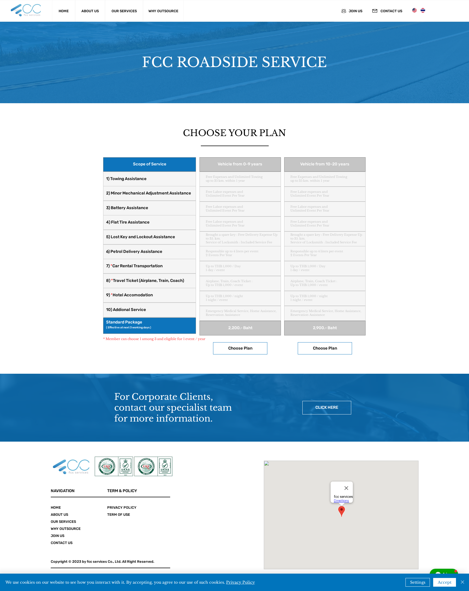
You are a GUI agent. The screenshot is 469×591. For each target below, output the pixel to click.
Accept (444, 582)
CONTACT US (61, 543)
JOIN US (57, 536)
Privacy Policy (240, 582)
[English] (415, 10)
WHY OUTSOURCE (66, 529)
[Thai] (423, 10)
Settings (417, 582)
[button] (240, 348)
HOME (56, 507)
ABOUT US (59, 515)
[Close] (462, 582)
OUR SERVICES (63, 522)
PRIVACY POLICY (122, 507)
